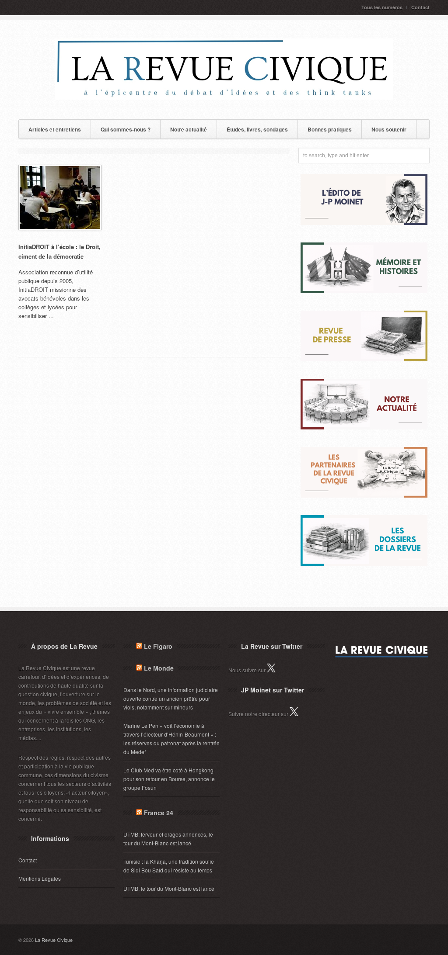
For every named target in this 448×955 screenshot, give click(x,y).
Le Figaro (158, 646)
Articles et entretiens (54, 129)
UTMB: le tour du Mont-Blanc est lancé (168, 888)
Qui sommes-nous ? (125, 129)
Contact (420, 7)
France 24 (158, 812)
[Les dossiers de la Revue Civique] (364, 563)
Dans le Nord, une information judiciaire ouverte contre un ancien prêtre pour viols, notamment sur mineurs (170, 698)
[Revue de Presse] (364, 359)
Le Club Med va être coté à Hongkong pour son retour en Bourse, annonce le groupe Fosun (169, 778)
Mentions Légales (39, 878)
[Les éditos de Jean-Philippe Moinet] (364, 222)
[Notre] (364, 427)
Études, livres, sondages (257, 129)
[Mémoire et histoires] (364, 290)
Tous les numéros (381, 7)
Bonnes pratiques (330, 129)
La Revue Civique (54, 939)
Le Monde (159, 668)
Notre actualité (188, 129)
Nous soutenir (388, 129)
